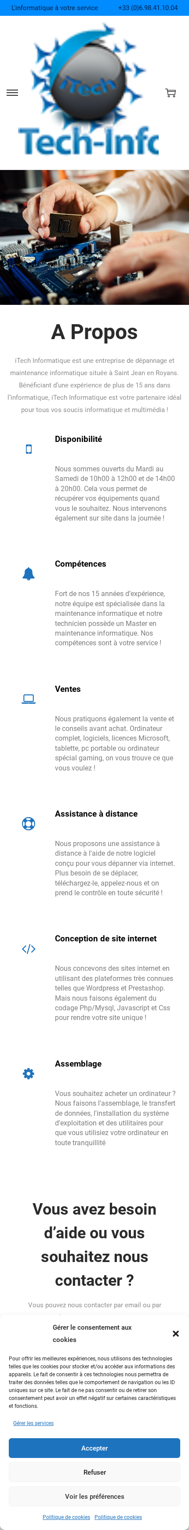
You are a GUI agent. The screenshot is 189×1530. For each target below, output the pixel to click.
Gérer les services (33, 1423)
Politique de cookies (66, 1517)
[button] (175, 1333)
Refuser (95, 1472)
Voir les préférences (94, 1497)
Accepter (94, 1448)
